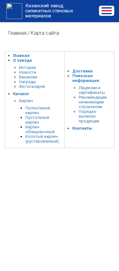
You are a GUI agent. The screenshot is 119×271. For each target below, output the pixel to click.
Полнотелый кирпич (37, 110)
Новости (27, 72)
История (27, 67)
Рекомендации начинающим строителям (93, 102)
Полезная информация (85, 78)
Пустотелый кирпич (37, 120)
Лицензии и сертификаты (92, 90)
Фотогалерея (32, 86)
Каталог (21, 93)
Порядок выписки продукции (89, 116)
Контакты (82, 128)
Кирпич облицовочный (40, 129)
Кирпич (26, 100)
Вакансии (28, 77)
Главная (17, 33)
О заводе (22, 60)
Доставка (82, 71)
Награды (27, 81)
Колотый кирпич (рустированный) (42, 139)
